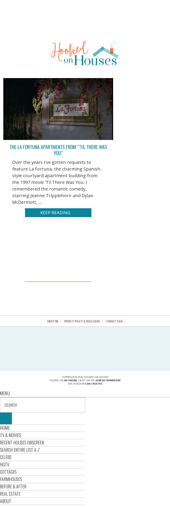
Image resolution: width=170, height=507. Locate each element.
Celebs (6, 457)
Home (5, 427)
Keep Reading (55, 213)
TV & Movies (10, 435)
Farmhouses (11, 479)
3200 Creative (93, 383)
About (5, 501)
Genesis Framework (108, 380)
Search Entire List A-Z (20, 449)
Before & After (13, 486)
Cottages (8, 471)
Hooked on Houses (85, 52)
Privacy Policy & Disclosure (82, 321)
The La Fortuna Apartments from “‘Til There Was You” (58, 149)
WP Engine (70, 380)
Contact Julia (114, 321)
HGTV (4, 464)
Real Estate (10, 493)
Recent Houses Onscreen (22, 442)
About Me (52, 321)
